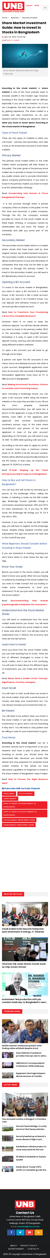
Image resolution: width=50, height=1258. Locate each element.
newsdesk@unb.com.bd (25, 1226)
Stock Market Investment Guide (19, 820)
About (13, 1245)
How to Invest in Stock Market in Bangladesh (20, 813)
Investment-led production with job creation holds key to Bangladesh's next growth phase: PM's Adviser (24, 1002)
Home (4, 17)
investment (9, 793)
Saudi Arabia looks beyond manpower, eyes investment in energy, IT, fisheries (23, 930)
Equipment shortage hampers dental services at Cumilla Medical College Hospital (30, 1075)
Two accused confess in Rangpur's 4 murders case (24, 1120)
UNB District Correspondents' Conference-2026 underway (30, 1064)
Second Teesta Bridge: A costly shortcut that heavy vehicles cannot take (31, 1128)
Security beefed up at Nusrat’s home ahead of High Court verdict (31, 1138)
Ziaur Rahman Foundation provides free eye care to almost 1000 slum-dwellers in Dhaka (32, 1054)
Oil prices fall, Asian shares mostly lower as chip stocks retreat (24, 965)
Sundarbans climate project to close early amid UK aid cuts (31, 1148)
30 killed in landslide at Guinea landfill (31, 1158)
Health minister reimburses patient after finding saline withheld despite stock (22, 1047)
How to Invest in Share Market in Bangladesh (20, 805)
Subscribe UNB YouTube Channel (22, 788)
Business (15, 17)
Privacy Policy (29, 1245)
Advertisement (16, 1249)
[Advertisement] (25, 860)
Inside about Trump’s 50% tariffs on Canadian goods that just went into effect (31, 1168)
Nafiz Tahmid (13, 40)
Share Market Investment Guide (19, 825)
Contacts (33, 1249)
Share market (10, 799)
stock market (26, 793)
